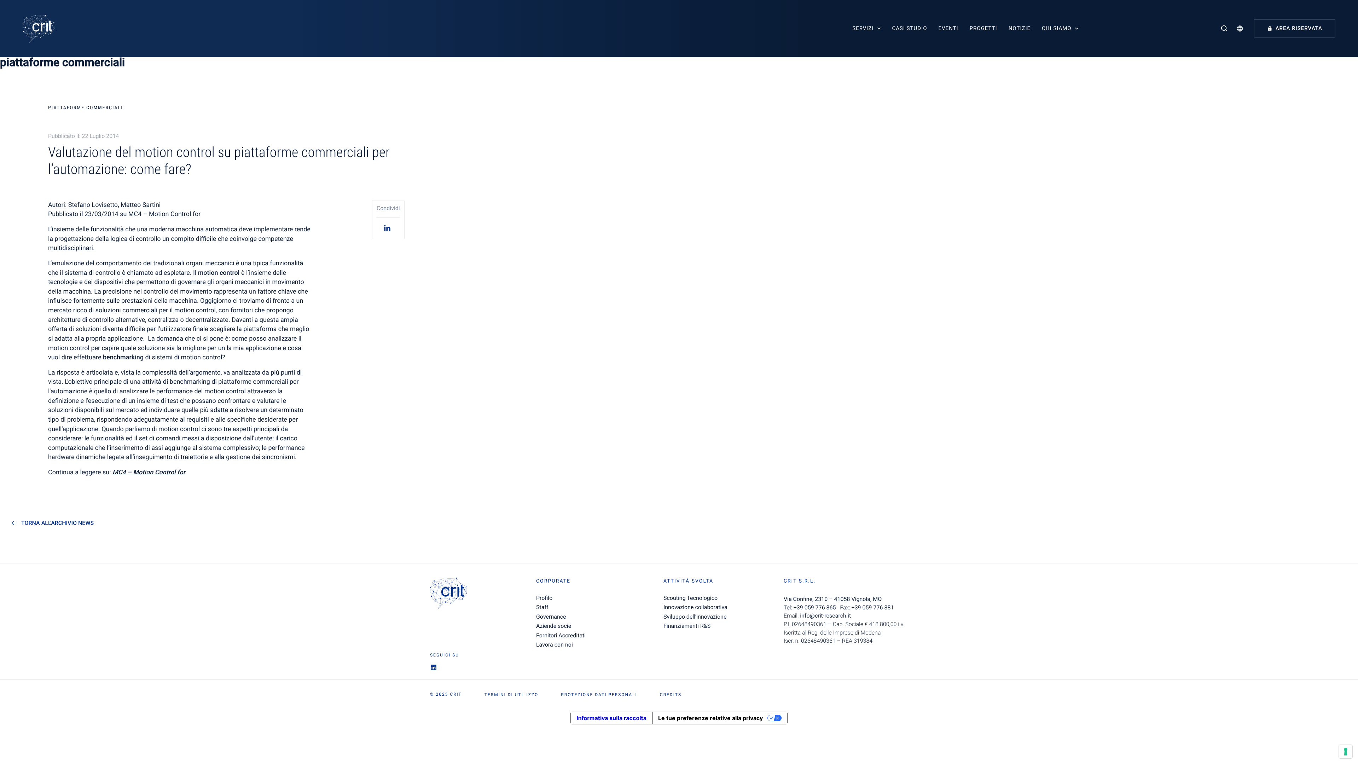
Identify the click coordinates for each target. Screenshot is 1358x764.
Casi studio (909, 28)
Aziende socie (553, 626)
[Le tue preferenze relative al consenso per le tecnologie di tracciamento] (1345, 751)
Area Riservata (1299, 28)
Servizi (863, 28)
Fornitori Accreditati (561, 635)
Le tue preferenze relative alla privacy (710, 718)
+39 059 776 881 (873, 607)
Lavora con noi (554, 644)
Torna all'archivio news (57, 523)
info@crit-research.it (825, 615)
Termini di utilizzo (511, 694)
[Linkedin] (388, 228)
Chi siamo (1057, 28)
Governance (551, 616)
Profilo (544, 598)
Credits (670, 694)
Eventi (948, 28)
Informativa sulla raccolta (611, 718)
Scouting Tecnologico (690, 598)
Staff (542, 607)
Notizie (1020, 28)
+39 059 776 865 (815, 607)
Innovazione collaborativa (695, 607)
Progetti (983, 28)
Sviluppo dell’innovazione (694, 616)
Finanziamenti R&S (686, 626)
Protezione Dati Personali (599, 694)
